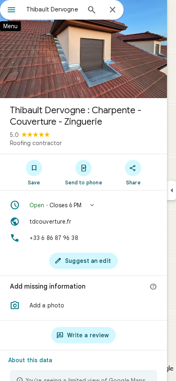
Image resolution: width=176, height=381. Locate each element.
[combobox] (53, 9)
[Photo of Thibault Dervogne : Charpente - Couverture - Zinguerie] (83, 49)
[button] (83, 205)
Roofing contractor (36, 143)
